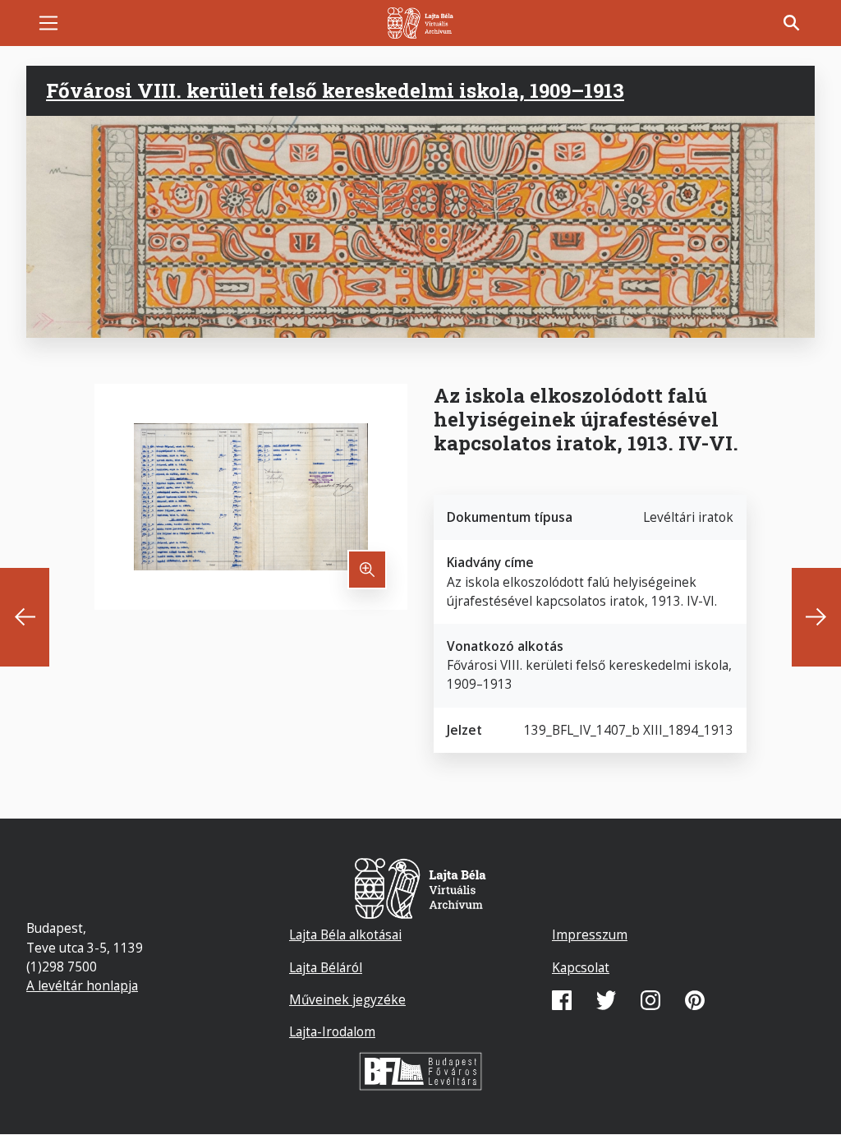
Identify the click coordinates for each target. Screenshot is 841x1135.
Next (816, 617)
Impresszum (589, 934)
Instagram (650, 1000)
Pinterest (695, 1000)
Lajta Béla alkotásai (345, 934)
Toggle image (367, 569)
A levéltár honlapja (82, 985)
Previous (24, 617)
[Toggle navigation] (48, 23)
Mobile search (792, 23)
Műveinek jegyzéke (347, 999)
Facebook (562, 1000)
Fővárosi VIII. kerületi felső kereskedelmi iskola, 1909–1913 (335, 90)
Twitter (606, 1000)
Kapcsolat (580, 967)
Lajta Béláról (325, 967)
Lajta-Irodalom (332, 1031)
